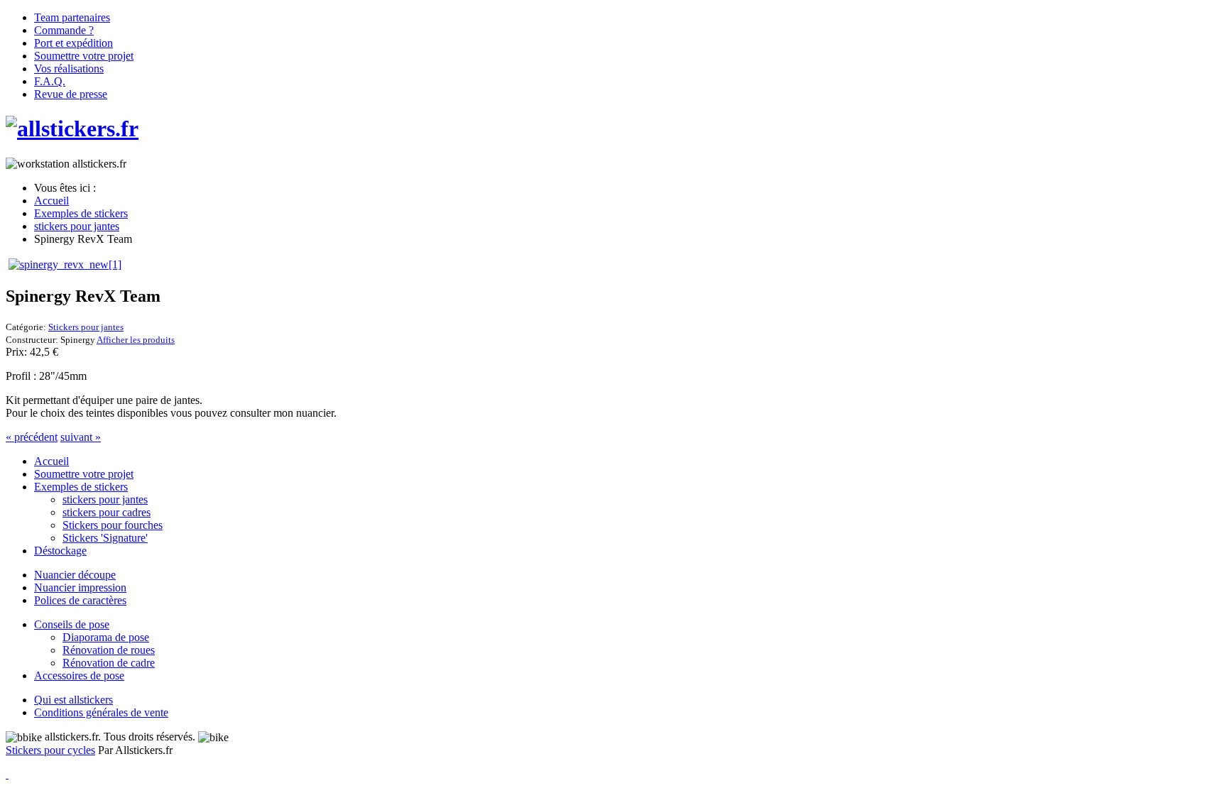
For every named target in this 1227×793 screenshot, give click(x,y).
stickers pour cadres (106, 512)
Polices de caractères (80, 600)
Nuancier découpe (75, 575)
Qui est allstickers (73, 700)
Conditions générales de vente (101, 712)
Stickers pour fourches (112, 525)
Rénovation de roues (108, 650)
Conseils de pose (71, 624)
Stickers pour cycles (50, 750)
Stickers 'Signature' (105, 538)
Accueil (51, 461)
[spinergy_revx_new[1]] (65, 264)
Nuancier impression (80, 587)
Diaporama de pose (105, 637)
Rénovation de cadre (108, 663)
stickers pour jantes (105, 499)
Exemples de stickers (81, 487)
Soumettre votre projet (83, 474)
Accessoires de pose (79, 675)
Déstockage (60, 551)
